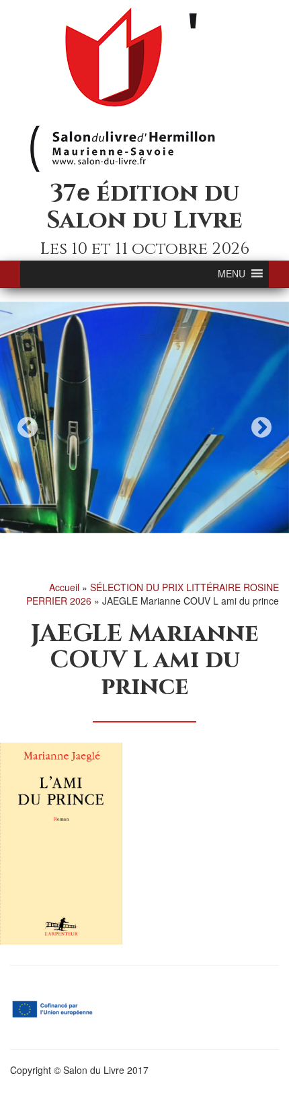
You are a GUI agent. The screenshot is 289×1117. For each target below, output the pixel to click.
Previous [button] (27, 427)
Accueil (64, 587)
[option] (144, 417)
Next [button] (261, 427)
